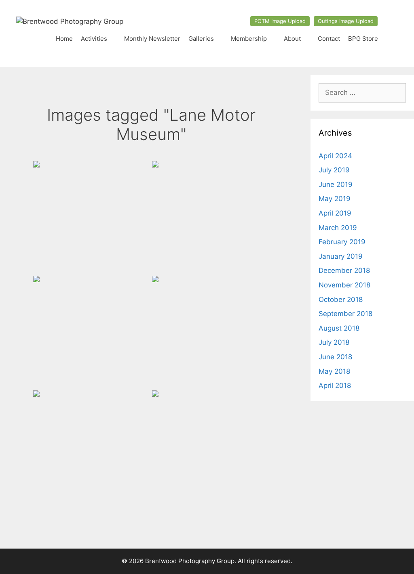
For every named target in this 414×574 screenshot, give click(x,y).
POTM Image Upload (280, 21)
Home (64, 38)
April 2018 (335, 385)
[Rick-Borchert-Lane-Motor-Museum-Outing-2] (89, 332)
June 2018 (335, 357)
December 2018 (344, 270)
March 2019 (338, 228)
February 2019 (342, 242)
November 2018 (344, 285)
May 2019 (335, 199)
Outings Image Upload (346, 21)
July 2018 (334, 342)
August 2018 (339, 328)
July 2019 (334, 170)
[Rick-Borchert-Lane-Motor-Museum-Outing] (89, 217)
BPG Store (363, 38)
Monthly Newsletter (152, 38)
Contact (329, 38)
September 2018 (345, 314)
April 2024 (335, 156)
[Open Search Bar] (390, 39)
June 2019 (336, 184)
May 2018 (334, 371)
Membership (249, 38)
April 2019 (335, 213)
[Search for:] (362, 92)
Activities (94, 38)
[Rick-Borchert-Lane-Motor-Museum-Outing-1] (208, 217)
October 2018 (341, 299)
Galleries (201, 38)
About (292, 38)
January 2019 (341, 256)
